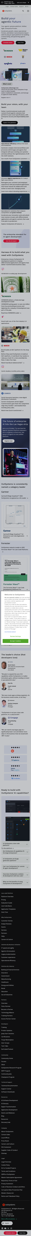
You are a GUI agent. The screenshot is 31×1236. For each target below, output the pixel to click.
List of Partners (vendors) (10, 631)
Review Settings (15, 636)
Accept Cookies (15, 641)
